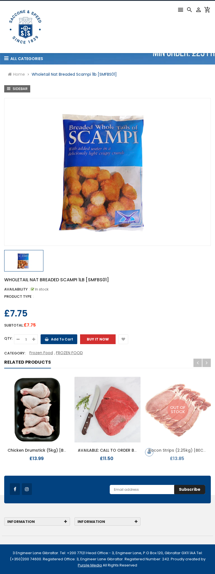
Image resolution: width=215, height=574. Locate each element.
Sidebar (19, 88)
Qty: (8, 338)
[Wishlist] (123, 339)
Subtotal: (14, 325)
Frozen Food (41, 353)
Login (169, 68)
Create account (195, 68)
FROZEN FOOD (69, 353)
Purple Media (90, 565)
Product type (18, 296)
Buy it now (98, 339)
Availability (16, 289)
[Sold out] (149, 452)
